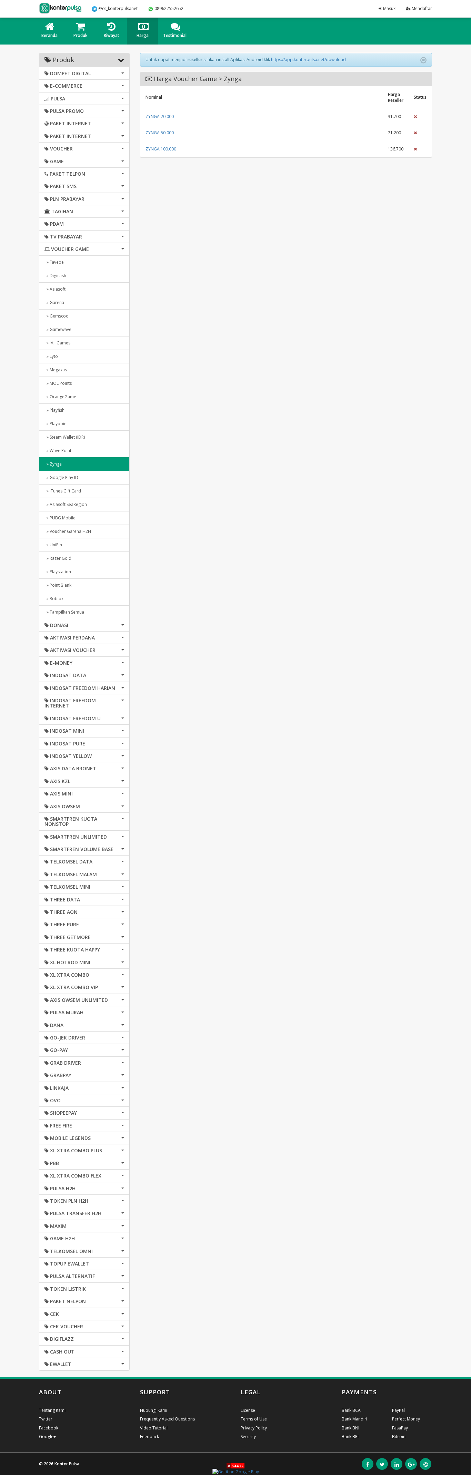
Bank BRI (350, 1436)
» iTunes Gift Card (62, 491)
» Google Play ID (61, 477)
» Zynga (53, 464)
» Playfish (54, 410)
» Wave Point (57, 450)
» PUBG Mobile (60, 518)
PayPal (398, 1410)
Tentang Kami (52, 1410)
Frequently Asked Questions (167, 1419)
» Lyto (51, 356)
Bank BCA (351, 1410)
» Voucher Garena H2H (67, 531)
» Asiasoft (55, 289)
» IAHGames (57, 343)
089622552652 (168, 8)
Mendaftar (421, 8)
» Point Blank (57, 585)
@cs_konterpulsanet (117, 8)
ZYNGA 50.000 (160, 133)
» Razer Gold (57, 558)
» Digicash (55, 276)
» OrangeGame (60, 397)
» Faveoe (54, 262)
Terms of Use (254, 1419)
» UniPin (53, 545)
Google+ (47, 1436)
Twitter (45, 1419)
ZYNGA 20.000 (160, 116)
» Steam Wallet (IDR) (64, 437)
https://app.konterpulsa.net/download (308, 59)
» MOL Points (58, 383)
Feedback (149, 1436)
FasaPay (400, 1428)
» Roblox (53, 599)
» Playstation (57, 572)
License (248, 1410)
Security (248, 1436)
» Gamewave (57, 329)
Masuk (388, 8)
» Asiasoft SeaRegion (65, 504)
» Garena (54, 302)
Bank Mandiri (354, 1419)
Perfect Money (406, 1419)
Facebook (48, 1428)
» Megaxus (55, 370)
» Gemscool (57, 316)
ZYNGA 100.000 (161, 149)
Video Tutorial (154, 1428)
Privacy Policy (254, 1428)
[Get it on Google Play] (235, 1471)
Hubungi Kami (153, 1410)
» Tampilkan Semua (64, 612)
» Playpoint (56, 424)
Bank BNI (350, 1428)
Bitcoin (398, 1436)
